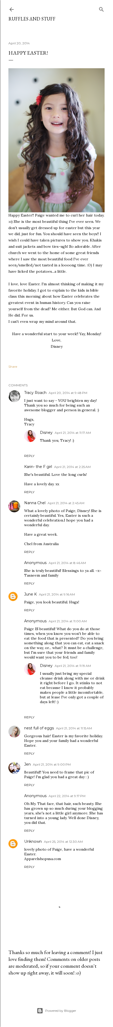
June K (30, 594)
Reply (29, 456)
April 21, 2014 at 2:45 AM (66, 503)
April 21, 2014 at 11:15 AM (74, 728)
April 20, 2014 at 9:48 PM (68, 393)
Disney (46, 432)
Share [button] (12, 366)
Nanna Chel (34, 503)
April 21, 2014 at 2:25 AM (72, 467)
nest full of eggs (39, 728)
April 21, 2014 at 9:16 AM (57, 594)
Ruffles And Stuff (31, 19)
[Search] (101, 8)
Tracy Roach (35, 392)
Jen (27, 764)
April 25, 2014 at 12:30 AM (63, 842)
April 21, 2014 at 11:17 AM (73, 433)
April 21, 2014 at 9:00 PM (52, 764)
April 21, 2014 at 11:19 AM (73, 666)
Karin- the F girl (38, 466)
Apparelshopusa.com (42, 858)
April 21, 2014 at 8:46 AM (67, 563)
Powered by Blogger (60, 1011)
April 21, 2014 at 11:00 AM (68, 621)
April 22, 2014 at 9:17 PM (67, 796)
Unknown (33, 841)
